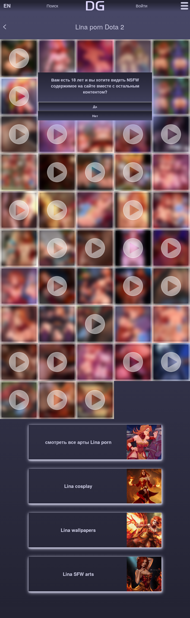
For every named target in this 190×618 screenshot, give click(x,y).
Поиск (52, 6)
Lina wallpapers (78, 530)
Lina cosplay (78, 486)
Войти (141, 6)
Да (95, 106)
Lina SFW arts (78, 574)
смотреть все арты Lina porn (78, 442)
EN (7, 5)
